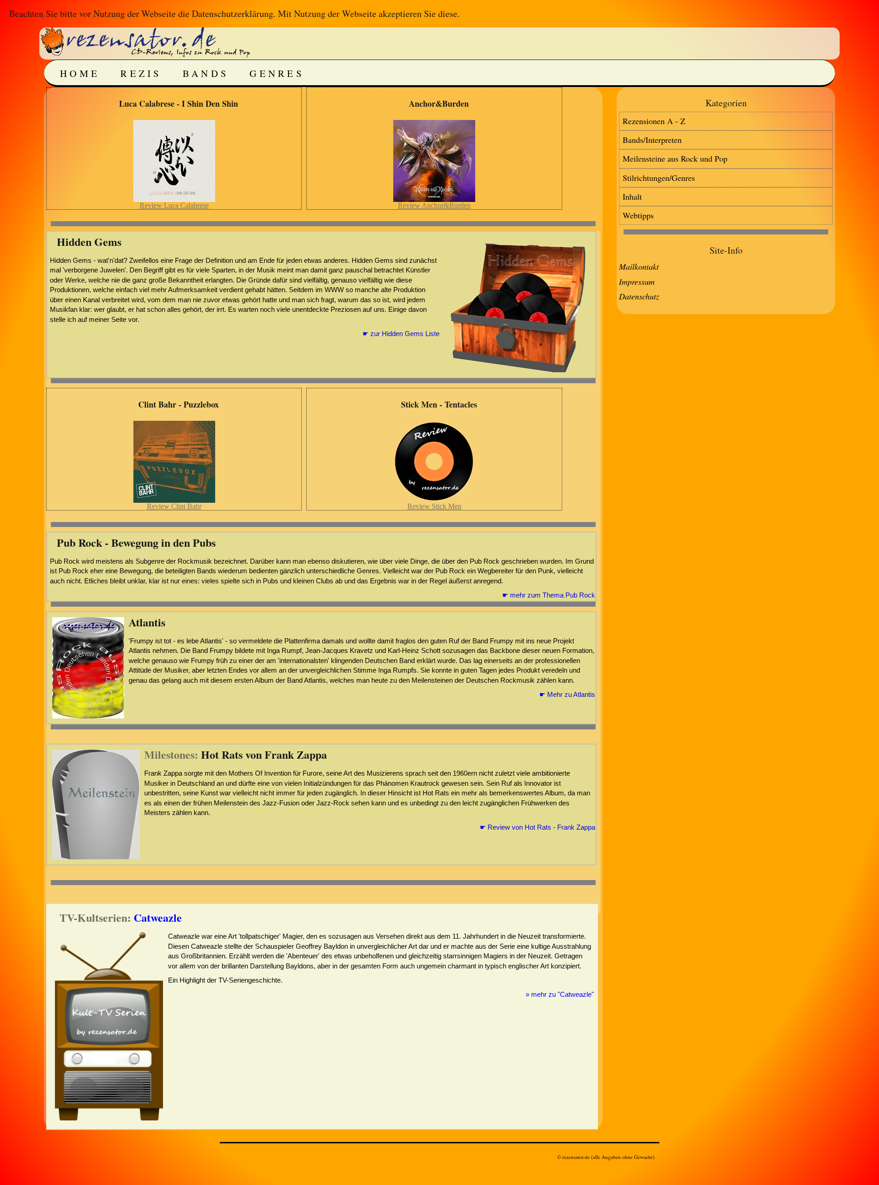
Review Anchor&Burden (434, 205)
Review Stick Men (434, 506)
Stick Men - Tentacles (439, 404)
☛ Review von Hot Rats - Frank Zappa (537, 827)
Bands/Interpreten (652, 139)
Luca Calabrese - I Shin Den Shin (178, 103)
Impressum (637, 281)
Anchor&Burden (439, 103)
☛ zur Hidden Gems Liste (401, 333)
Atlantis (147, 622)
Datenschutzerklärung (232, 13)
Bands (206, 73)
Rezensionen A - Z (654, 120)
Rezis (141, 73)
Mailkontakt (639, 266)
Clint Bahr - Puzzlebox (178, 404)
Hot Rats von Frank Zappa (264, 754)
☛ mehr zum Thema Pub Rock (548, 595)
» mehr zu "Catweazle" (560, 994)
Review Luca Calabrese (174, 205)
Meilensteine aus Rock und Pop (675, 158)
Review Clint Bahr (174, 506)
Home (80, 73)
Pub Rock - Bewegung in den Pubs (136, 542)
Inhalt (632, 196)
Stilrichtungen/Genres (659, 177)
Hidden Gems (89, 242)
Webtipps (638, 215)
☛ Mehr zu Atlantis (567, 694)
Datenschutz (639, 296)
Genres (277, 73)
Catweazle (158, 917)
